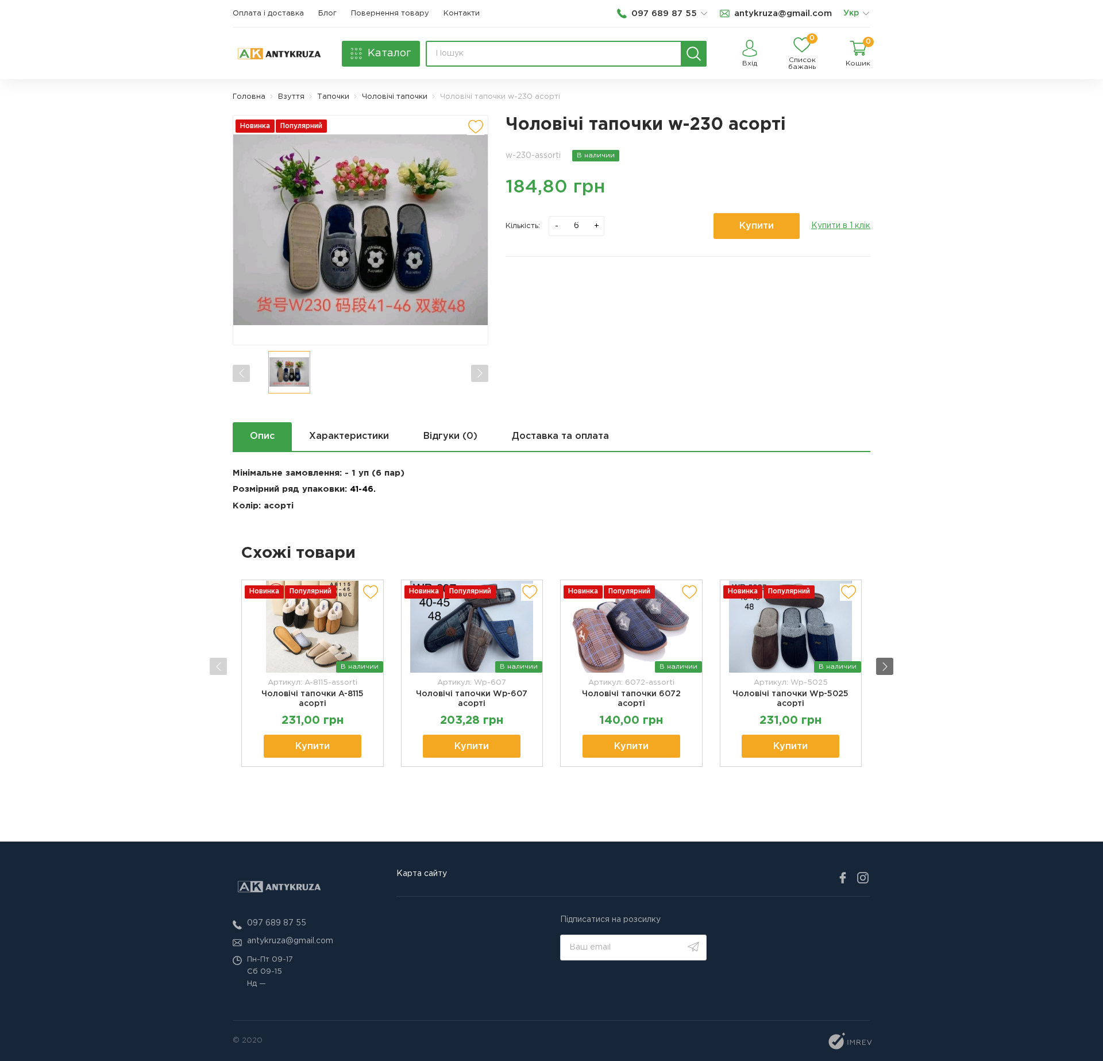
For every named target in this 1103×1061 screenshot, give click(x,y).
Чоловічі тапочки (394, 97)
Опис (262, 436)
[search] (694, 54)
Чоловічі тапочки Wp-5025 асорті (790, 698)
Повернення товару (390, 13)
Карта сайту (421, 873)
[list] (865, 13)
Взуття (291, 97)
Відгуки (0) (450, 436)
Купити (756, 226)
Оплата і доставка (268, 13)
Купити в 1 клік (840, 225)
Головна (249, 97)
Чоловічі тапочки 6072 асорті (631, 698)
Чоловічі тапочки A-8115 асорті (312, 698)
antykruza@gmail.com (290, 940)
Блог (327, 13)
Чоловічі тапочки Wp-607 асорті (471, 698)
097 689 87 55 (276, 923)
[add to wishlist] (475, 126)
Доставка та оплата (560, 436)
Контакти (461, 13)
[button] (884, 666)
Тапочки (333, 97)
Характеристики (349, 436)
